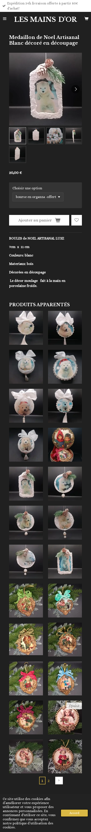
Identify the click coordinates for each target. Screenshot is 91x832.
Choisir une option (27, 188)
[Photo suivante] (75, 89)
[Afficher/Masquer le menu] (4, 18)
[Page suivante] (59, 780)
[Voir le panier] (86, 18)
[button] (17, 135)
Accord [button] (74, 813)
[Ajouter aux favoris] (76, 220)
